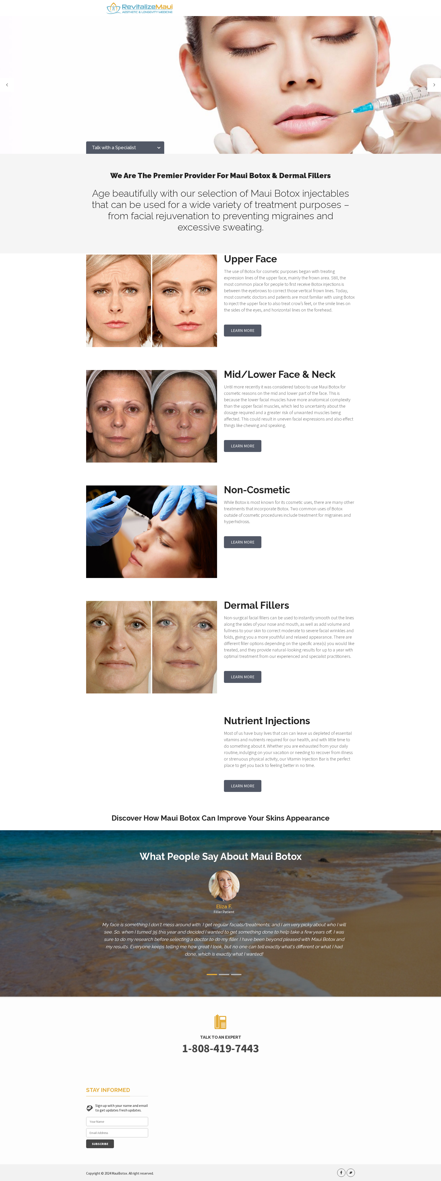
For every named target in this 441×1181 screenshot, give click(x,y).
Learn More (242, 330)
